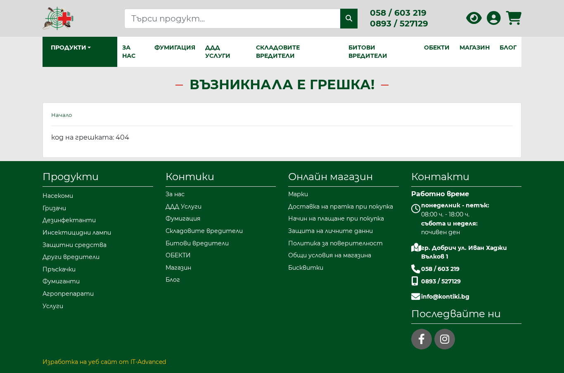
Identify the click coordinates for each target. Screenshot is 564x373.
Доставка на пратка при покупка (340, 206)
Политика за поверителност (335, 243)
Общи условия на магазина (329, 255)
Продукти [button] (68, 47)
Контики (190, 177)
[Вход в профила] (494, 21)
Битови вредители (367, 51)
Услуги (53, 306)
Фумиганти (61, 281)
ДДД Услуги (217, 51)
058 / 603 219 (398, 13)
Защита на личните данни (330, 231)
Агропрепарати (68, 293)
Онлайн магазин (330, 177)
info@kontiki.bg (445, 296)
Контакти (440, 177)
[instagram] (444, 339)
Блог (508, 47)
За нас (128, 51)
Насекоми (58, 196)
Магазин (475, 47)
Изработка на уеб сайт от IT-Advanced (104, 362)
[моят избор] (474, 21)
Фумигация (174, 47)
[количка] (513, 21)
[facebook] (421, 339)
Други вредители (71, 257)
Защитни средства (75, 245)
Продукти (71, 177)
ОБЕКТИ (437, 47)
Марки (298, 194)
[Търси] (349, 19)
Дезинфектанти (69, 220)
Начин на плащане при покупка (336, 218)
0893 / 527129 (399, 24)
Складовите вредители (278, 51)
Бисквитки (305, 267)
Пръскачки (59, 269)
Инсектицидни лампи (77, 232)
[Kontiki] (58, 18)
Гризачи (54, 208)
